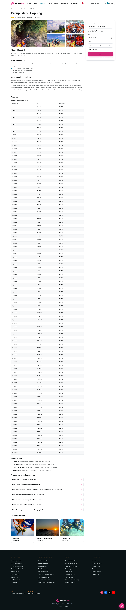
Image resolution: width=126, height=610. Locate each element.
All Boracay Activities (70, 561)
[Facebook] (105, 592)
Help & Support (96, 566)
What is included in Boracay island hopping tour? (27, 499)
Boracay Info (74, 3)
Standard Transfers (43, 563)
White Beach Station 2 (17, 566)
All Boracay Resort (16, 561)
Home (12, 9)
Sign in (110, 3)
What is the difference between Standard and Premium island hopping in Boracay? (37, 489)
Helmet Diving (69, 577)
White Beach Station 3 (17, 569)
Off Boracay (14, 582)
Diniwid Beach (15, 574)
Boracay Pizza (95, 574)
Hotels (29, 3)
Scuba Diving (68, 571)
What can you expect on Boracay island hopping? (27, 484)
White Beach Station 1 (17, 563)
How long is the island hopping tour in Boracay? (26, 504)
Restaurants (64, 3)
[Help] (86, 3)
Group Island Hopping (71, 566)
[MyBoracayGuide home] (17, 3)
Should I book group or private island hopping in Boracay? (29, 510)
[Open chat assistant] (121, 605)
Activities (42, 3)
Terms (66, 606)
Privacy (60, 606)
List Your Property (96, 3)
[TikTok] (109, 592)
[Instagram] (101, 592)
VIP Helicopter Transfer (44, 579)
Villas (35, 3)
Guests (89, 41)
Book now (100, 54)
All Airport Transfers (43, 561)
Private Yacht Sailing (70, 582)
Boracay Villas (14, 577)
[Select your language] (82, 3)
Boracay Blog (95, 561)
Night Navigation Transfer (45, 577)
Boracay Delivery (96, 571)
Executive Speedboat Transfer (46, 574)
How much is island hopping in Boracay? (24, 479)
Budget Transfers (42, 566)
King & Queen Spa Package (72, 579)
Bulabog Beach (15, 571)
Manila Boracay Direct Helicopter (47, 582)
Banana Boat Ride (69, 574)
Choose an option (92, 23)
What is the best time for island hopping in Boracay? (28, 494)
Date (89, 34)
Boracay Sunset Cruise (71, 563)
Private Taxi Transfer (43, 571)
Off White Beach (15, 579)
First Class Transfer (43, 569)
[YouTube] (113, 592)
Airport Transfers (53, 3)
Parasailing (68, 569)
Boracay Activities (19, 9)
